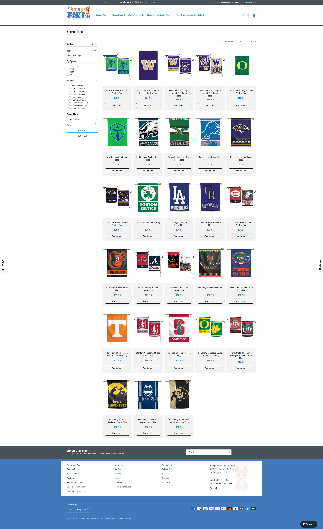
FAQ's (164, 474)
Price (69, 125)
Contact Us (71, 469)
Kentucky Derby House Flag (210, 288)
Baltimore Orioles (77, 88)
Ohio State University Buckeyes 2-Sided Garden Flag (241, 355)
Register (70, 478)
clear (94, 50)
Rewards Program (74, 482)
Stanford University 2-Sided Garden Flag (148, 354)
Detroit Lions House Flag (210, 157)
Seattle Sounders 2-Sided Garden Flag (117, 91)
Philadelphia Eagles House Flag (148, 158)
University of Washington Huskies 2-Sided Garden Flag (179, 93)
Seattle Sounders (77, 108)
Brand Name (73, 114)
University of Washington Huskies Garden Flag (148, 91)
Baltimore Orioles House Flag (117, 289)
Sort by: (218, 41)
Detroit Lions (75, 97)
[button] (102, 15)
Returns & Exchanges (76, 491)
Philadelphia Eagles (78, 106)
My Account (72, 474)
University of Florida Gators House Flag (241, 289)
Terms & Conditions (123, 487)
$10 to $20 (82, 131)
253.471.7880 (222, 480)
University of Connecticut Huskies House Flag (148, 421)
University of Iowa (78, 100)
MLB (72, 69)
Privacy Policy (120, 482)
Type (69, 50)
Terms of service (125, 518)
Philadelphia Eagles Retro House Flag (179, 158)
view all (93, 44)
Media (117, 478)
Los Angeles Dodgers (79, 103)
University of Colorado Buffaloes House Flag (179, 421)
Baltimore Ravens (77, 91)
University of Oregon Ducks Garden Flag (241, 91)
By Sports (71, 61)
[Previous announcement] (105, 2)
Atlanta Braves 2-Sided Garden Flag (148, 289)
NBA (72, 72)
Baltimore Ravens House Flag (241, 158)
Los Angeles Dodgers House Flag (179, 223)
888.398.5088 (225, 483)
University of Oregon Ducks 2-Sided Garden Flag (210, 354)
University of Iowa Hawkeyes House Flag (117, 421)
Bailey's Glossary (169, 469)
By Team (71, 80)
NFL (72, 75)
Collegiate (74, 66)
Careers (118, 474)
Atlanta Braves (76, 85)
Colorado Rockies (77, 94)
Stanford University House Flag (179, 354)
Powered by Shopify (97, 518)
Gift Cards (166, 482)
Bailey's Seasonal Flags (81, 518)
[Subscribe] (228, 452)
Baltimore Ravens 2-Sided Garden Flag (117, 223)
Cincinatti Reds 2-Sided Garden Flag (241, 223)
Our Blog (165, 478)
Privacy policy (111, 518)
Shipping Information (76, 487)
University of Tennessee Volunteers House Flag (117, 354)
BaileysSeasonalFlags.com (222, 465)
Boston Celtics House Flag (148, 222)
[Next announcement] (170, 2)
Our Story (119, 469)
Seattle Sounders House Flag (117, 158)
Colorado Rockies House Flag (210, 223)
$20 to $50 (82, 136)
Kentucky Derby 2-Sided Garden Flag (179, 289)
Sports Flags (75, 56)
